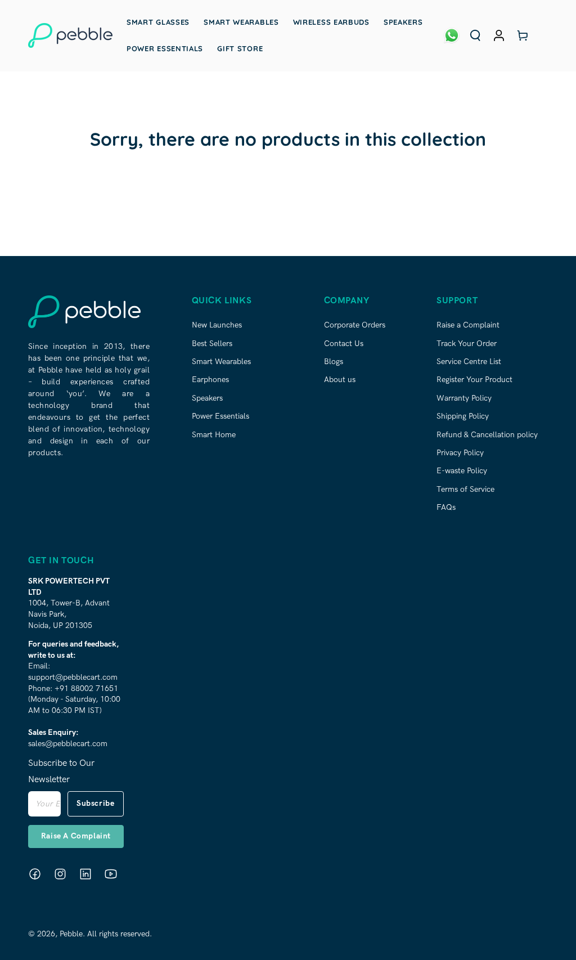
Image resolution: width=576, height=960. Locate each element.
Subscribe (95, 803)
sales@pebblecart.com (67, 743)
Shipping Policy (462, 416)
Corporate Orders (354, 325)
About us (340, 379)
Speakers (207, 398)
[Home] (70, 35)
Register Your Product (474, 379)
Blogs (333, 361)
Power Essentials (220, 416)
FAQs (446, 507)
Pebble (71, 934)
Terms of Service (465, 489)
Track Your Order (466, 343)
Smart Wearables (221, 361)
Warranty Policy (464, 398)
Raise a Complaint (468, 325)
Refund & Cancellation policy (487, 434)
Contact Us (343, 343)
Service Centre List (468, 361)
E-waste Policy (461, 470)
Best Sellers (212, 343)
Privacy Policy (460, 452)
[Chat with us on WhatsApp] (452, 35)
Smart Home (214, 434)
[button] (475, 35)
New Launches (217, 325)
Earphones (210, 379)
